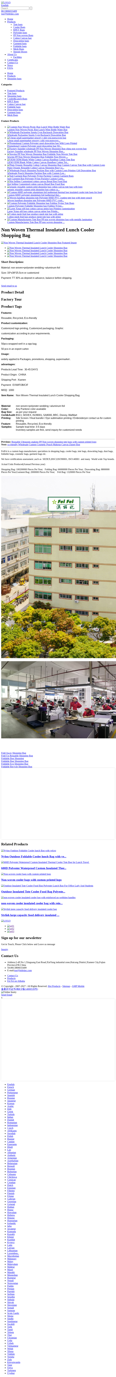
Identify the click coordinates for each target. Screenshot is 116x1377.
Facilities (17, 57)
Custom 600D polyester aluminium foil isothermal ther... (34, 195)
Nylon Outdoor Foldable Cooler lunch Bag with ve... (33, 856)
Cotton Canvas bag (22, 38)
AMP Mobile (78, 986)
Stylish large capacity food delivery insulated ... (30, 915)
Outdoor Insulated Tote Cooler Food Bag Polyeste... (33, 891)
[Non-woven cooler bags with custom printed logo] (26, 874)
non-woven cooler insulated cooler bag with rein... (32, 903)
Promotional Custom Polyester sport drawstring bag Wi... (34, 146)
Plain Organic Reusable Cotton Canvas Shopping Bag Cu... (35, 167)
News (10, 65)
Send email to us (9, 286)
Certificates (12, 60)
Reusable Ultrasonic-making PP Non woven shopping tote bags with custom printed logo (53, 442)
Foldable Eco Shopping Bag (14, 764)
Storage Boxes (20, 51)
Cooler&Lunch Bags (17, 98)
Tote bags (18, 24)
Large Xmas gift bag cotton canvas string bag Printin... (33, 211)
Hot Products (54, 986)
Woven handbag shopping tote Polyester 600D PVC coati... (35, 200)
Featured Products (15, 90)
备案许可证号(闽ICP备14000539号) (19, 989)
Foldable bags (20, 46)
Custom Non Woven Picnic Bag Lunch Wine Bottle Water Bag (37, 129)
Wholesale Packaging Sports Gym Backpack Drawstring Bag (36, 135)
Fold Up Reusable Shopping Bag (17, 755)
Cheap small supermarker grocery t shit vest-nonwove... (33, 140)
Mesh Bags (18, 49)
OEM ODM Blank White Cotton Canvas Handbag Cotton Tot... (38, 162)
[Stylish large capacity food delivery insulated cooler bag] (29, 909)
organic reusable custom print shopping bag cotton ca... (33, 189)
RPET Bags (19, 30)
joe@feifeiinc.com (23, 970)
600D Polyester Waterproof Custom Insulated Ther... (33, 868)
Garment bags (20, 43)
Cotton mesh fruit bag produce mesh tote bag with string (34, 217)
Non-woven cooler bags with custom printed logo (31, 879)
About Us (12, 54)
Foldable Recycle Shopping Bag (16, 766)
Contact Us (12, 62)
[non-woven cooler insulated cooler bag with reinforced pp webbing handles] (38, 897)
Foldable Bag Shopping (12, 758)
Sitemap (66, 986)
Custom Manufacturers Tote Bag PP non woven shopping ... (36, 222)
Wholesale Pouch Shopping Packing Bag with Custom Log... (36, 173)
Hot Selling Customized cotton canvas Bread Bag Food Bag (36, 184)
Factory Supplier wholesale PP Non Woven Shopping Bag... (36, 151)
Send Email (6, 995)
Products (11, 21)
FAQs (10, 68)
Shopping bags (14, 78)
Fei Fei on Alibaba (16, 981)
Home (10, 19)
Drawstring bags (21, 40)
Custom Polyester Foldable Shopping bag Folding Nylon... (35, 206)
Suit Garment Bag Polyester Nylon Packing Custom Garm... (36, 178)
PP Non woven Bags (23, 35)
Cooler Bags (19, 27)
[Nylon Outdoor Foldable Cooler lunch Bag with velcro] (28, 850)
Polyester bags (20, 32)
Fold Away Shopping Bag (13, 753)
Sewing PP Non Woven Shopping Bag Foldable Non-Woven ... (37, 157)
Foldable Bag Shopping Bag (14, 761)
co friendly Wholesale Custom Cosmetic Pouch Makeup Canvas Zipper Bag (43, 444)
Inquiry (4, 949)
